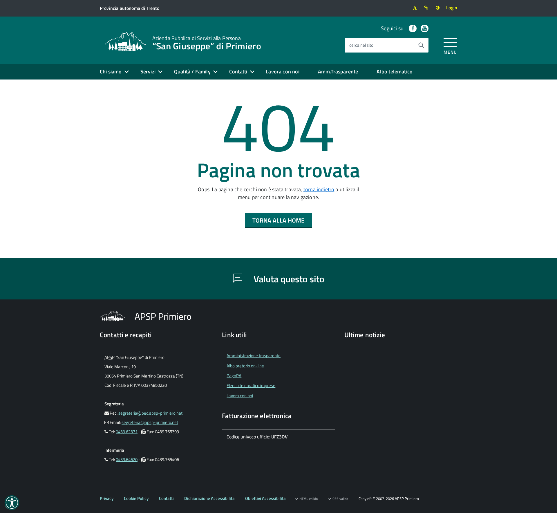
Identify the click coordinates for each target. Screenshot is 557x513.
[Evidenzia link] (426, 7)
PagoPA (234, 375)
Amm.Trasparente (338, 71)
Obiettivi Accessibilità (265, 498)
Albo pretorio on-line (245, 365)
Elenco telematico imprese (251, 385)
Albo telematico (395, 71)
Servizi (147, 71)
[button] (11, 502)
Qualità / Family (192, 71)
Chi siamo (111, 71)
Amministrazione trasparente (254, 355)
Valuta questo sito (288, 279)
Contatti (238, 71)
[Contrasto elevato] (437, 7)
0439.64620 (127, 459)
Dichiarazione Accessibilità (209, 498)
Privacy (106, 498)
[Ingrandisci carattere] (414, 7)
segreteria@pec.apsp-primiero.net (150, 413)
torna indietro (318, 189)
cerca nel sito (361, 45)
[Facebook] (413, 28)
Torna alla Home (278, 220)
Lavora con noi (282, 71)
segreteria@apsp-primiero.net (150, 422)
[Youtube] (424, 28)
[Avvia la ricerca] (421, 45)
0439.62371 (127, 431)
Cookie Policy (136, 498)
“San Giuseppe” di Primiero (206, 42)
